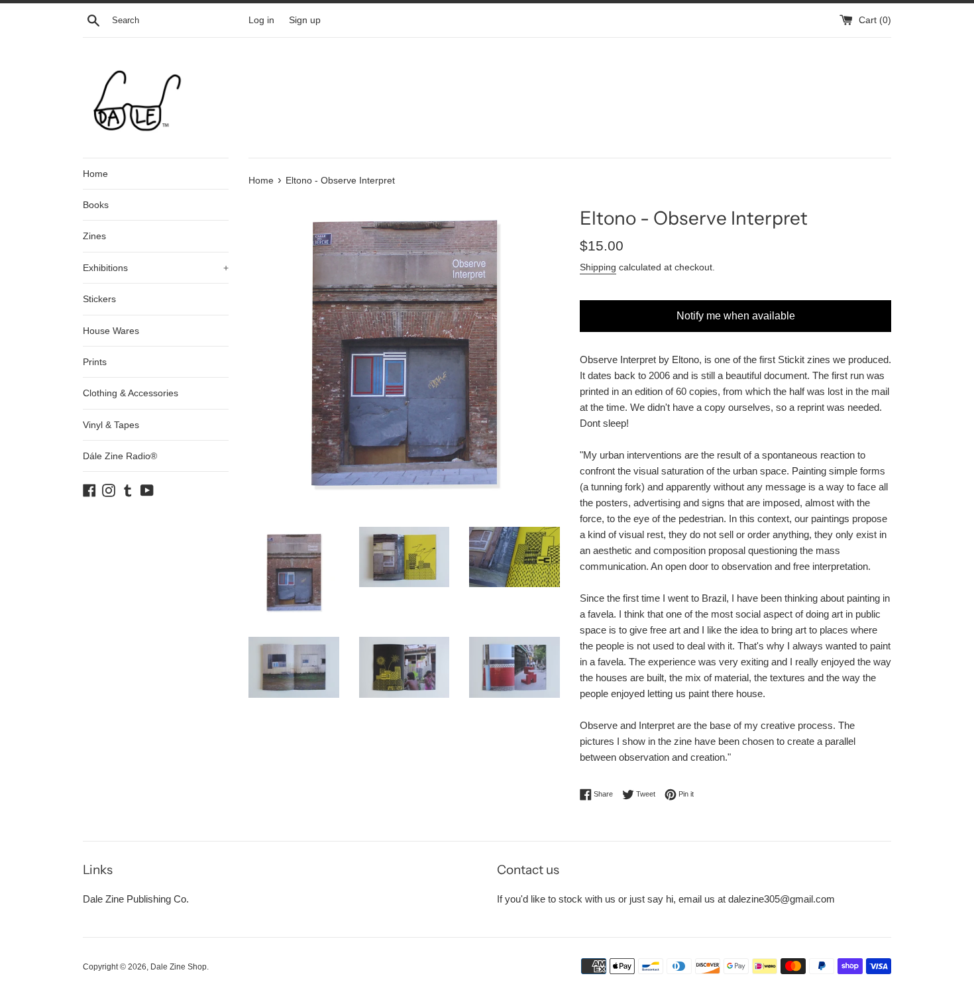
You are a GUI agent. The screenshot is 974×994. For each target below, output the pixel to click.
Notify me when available (735, 315)
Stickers (99, 299)
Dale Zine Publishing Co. (136, 899)
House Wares (111, 330)
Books (96, 204)
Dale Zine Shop (178, 966)
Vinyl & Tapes (111, 424)
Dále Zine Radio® (120, 456)
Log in (261, 20)
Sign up (305, 20)
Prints (95, 362)
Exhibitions (156, 267)
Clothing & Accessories (130, 393)
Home (95, 173)
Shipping (598, 267)
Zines (94, 236)
